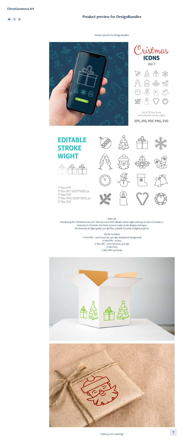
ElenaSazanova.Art (20, 8)
